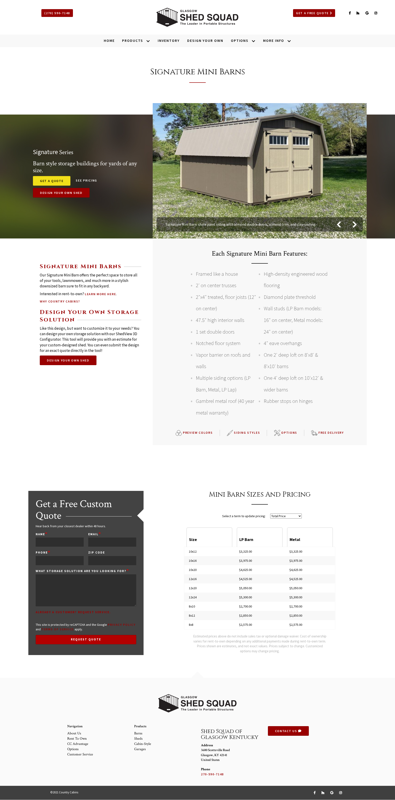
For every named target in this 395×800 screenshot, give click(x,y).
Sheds (138, 738)
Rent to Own (77, 738)
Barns (138, 733)
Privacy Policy (122, 625)
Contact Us (286, 731)
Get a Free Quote (313, 13)
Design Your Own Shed (61, 193)
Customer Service (80, 754)
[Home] (197, 17)
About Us (74, 733)
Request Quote (86, 639)
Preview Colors (197, 433)
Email (93, 534)
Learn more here (100, 294)
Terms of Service (57, 629)
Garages (140, 749)
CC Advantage (77, 743)
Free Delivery (330, 433)
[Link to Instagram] (376, 13)
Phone (42, 552)
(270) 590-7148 (57, 13)
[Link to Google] (368, 13)
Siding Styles (246, 433)
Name (40, 534)
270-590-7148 (212, 774)
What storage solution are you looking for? (81, 571)
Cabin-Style (142, 743)
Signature (45, 152)
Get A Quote (51, 181)
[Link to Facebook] (350, 13)
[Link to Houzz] (359, 13)
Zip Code (96, 552)
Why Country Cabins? (60, 301)
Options (288, 433)
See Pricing (86, 180)
